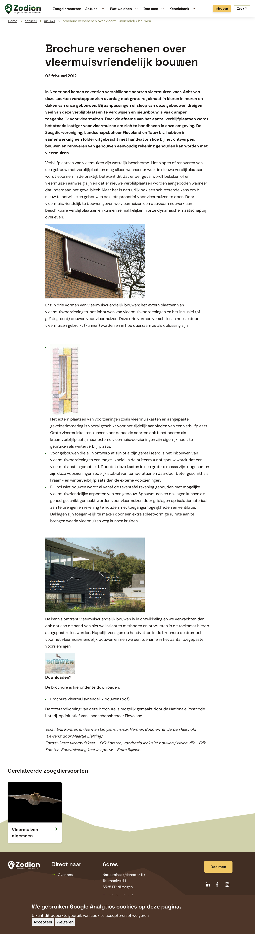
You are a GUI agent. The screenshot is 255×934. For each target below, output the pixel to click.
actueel (31, 21)
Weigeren (65, 922)
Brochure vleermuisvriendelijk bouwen (84, 699)
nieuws (49, 21)
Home (12, 21)
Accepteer (42, 922)
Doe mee (218, 866)
